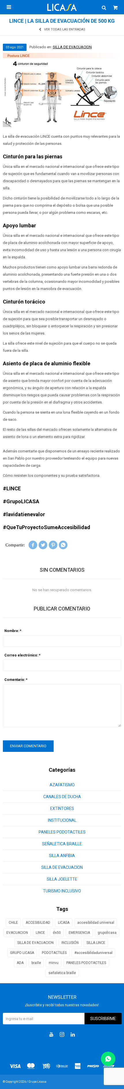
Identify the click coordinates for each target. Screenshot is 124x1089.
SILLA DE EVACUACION (72, 47)
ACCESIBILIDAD (38, 923)
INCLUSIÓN (70, 943)
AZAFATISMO (62, 785)
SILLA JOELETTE (62, 879)
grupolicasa (107, 933)
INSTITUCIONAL (62, 820)
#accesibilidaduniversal (93, 953)
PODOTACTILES (54, 953)
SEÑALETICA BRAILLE (62, 844)
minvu (54, 963)
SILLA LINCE (96, 943)
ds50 (57, 933)
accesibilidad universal (95, 923)
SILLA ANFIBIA (62, 855)
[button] (104, 7)
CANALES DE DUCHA (62, 796)
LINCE (40, 933)
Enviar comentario (28, 746)
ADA (20, 963)
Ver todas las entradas (64, 29)
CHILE (13, 923)
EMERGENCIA (79, 933)
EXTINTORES (62, 808)
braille (36, 963)
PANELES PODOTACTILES (62, 832)
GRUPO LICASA (22, 953)
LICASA (63, 923)
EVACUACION (17, 933)
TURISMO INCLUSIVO (62, 891)
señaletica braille (62, 973)
